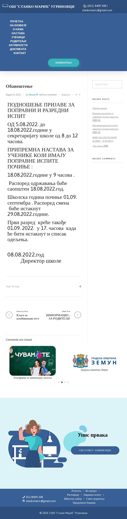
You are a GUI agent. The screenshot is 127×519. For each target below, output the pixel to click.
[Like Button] (76, 95)
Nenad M (33, 94)
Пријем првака (99, 108)
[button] (58, 382)
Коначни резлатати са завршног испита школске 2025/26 (105, 117)
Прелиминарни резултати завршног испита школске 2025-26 (105, 129)
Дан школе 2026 (100, 146)
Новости (66, 94)
